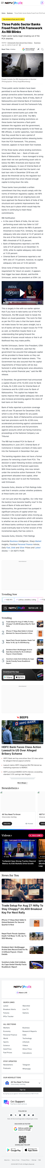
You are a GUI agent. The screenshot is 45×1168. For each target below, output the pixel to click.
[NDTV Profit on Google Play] (14, 1150)
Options (25, 1013)
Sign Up (22, 1090)
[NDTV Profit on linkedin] (24, 1115)
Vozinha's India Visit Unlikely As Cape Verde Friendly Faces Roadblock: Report (14, 964)
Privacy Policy (25, 1160)
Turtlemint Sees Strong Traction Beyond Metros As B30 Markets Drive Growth (19, 862)
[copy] (42, 49)
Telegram (26, 1065)
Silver (22, 548)
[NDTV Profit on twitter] (15, 1115)
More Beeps (22, 783)
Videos (25, 1045)
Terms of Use (15, 1160)
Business (37, 43)
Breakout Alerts (9, 1009)
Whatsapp (26, 1069)
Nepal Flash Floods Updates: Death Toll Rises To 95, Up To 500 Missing (14, 935)
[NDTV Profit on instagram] (20, 1115)
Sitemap (34, 1160)
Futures (6, 1013)
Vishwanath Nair (13, 43)
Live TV (25, 1009)
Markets (6, 1028)
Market (38, 541)
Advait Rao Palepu (25, 43)
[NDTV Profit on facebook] (11, 1115)
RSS (39, 1160)
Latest (38, 548)
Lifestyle (25, 1042)
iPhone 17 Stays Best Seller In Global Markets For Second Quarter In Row (14, 922)
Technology (27, 1038)
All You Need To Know (11, 814)
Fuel (8, 548)
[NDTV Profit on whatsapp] (33, 1115)
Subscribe (7, 823)
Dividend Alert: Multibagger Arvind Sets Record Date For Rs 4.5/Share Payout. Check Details (15, 950)
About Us (7, 1160)
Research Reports (29, 1031)
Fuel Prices (7, 1052)
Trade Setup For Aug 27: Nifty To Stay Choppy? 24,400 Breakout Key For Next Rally (22, 909)
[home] (13, 2)
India (24, 1035)
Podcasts (7, 1068)
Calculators (27, 1053)
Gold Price (7, 1049)
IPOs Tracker (8, 1016)
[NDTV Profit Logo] (22, 986)
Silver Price (27, 1049)
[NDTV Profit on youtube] (29, 1115)
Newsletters (8, 1065)
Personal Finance (25, 544)
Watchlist (26, 1006)
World (5, 1038)
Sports (6, 1042)
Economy (7, 1031)
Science (6, 1045)
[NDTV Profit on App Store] (31, 1150)
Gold (13, 548)
